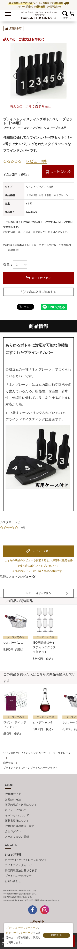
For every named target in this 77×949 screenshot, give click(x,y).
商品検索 (8, 763)
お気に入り (59, 13)
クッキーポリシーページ (19, 932)
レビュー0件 (36, 161)
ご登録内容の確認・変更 (19, 826)
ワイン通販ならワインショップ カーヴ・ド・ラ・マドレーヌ (38, 14)
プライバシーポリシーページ (22, 927)
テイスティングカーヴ (18, 865)
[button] (15, 76)
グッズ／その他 (44, 187)
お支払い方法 (13, 799)
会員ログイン (13, 831)
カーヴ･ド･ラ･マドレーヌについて (26, 860)
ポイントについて (15, 810)
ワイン (29, 187)
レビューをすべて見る (38, 593)
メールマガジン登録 (17, 837)
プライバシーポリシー (18, 876)
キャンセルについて (17, 815)
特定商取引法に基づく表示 (21, 870)
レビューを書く (41, 551)
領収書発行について (17, 821)
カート (71, 13)
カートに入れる (61, 171)
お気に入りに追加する (41, 291)
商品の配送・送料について (21, 805)
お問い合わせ (13, 881)
